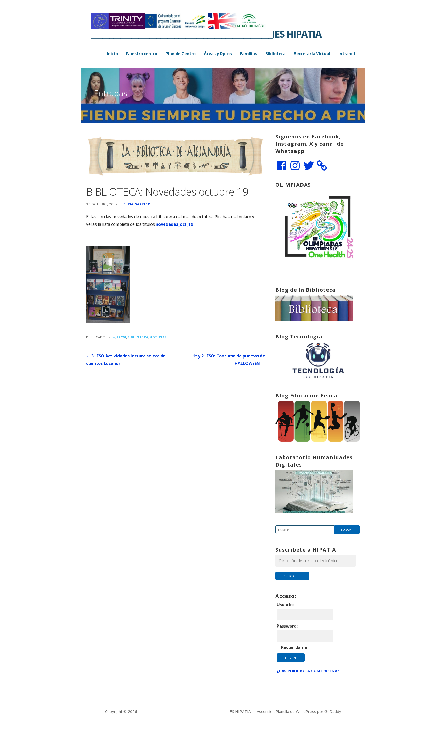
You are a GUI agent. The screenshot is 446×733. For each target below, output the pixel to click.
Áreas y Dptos (218, 53)
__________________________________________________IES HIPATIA (206, 33)
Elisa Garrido (137, 204)
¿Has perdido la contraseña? (308, 670)
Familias (248, 53)
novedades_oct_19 (174, 224)
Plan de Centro (180, 53)
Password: (287, 626)
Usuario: (285, 604)
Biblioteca (275, 53)
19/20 (121, 337)
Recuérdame (294, 647)
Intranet (347, 53)
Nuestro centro (141, 53)
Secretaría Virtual (312, 53)
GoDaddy (332, 711)
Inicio (112, 53)
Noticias (158, 337)
